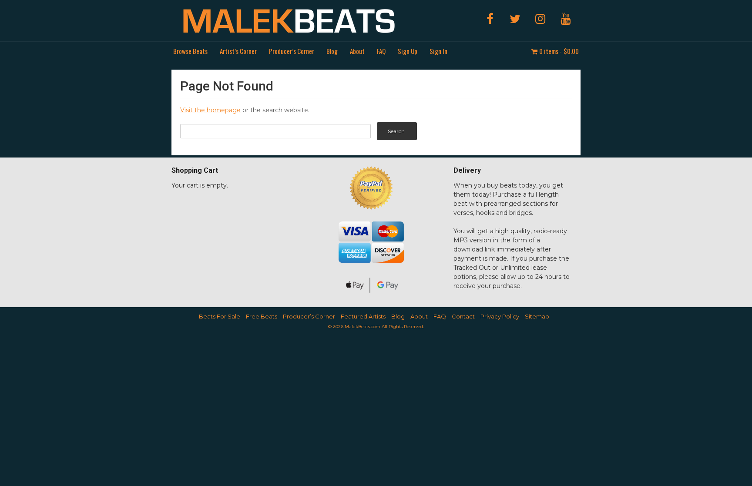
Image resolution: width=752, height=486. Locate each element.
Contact (463, 316)
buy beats (502, 185)
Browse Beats (190, 51)
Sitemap (537, 316)
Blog (332, 51)
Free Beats (261, 316)
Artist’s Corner (238, 51)
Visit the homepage (210, 110)
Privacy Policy (499, 316)
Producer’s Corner (291, 51)
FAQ (381, 51)
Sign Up (407, 51)
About (357, 51)
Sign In (438, 51)
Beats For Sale (219, 316)
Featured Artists (363, 316)
